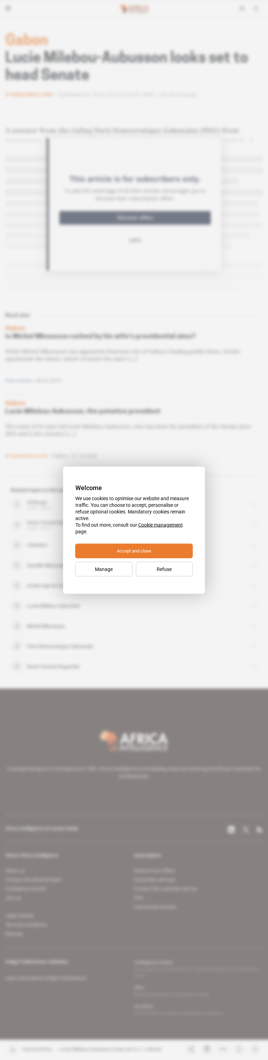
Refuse (164, 569)
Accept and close (134, 550)
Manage (104, 569)
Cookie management (160, 524)
